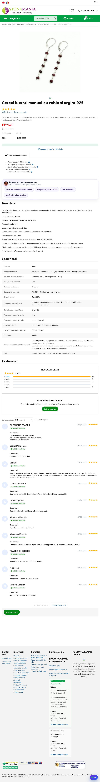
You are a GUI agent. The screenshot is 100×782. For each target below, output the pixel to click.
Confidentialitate (19, 663)
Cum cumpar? (18, 665)
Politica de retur (19, 670)
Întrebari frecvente (20, 658)
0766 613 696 (88, 10)
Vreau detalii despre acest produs (19, 190)
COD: (4, 138)
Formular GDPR (19, 687)
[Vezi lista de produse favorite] (72, 12)
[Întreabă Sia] (94, 777)
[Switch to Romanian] (7, 2)
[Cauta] (54, 18)
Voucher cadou (19, 690)
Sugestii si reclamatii (21, 673)
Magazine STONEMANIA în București (59, 674)
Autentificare (6, 658)
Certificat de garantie (39, 664)
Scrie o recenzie (20, 112)
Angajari (16, 680)
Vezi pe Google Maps (59, 724)
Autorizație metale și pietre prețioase (39, 657)
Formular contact (20, 675)
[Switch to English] (3, 2)
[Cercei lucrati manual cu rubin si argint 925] (50, 62)
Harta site (17, 682)
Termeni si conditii (20, 668)
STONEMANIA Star (38, 671)
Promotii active (19, 678)
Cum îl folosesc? (68, 190)
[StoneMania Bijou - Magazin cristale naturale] (19, 11)
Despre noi (17, 656)
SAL (28, 777)
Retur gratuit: (7, 133)
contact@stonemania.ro (58, 670)
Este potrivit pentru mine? (46, 190)
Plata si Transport (20, 661)
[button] (59, 149)
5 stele (7, 376)
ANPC (24, 777)
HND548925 (21, 138)
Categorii (13, 19)
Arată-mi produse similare (16, 195)
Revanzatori (18, 692)
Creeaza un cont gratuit (6, 662)
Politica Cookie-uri (20, 685)
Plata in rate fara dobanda (37, 668)
